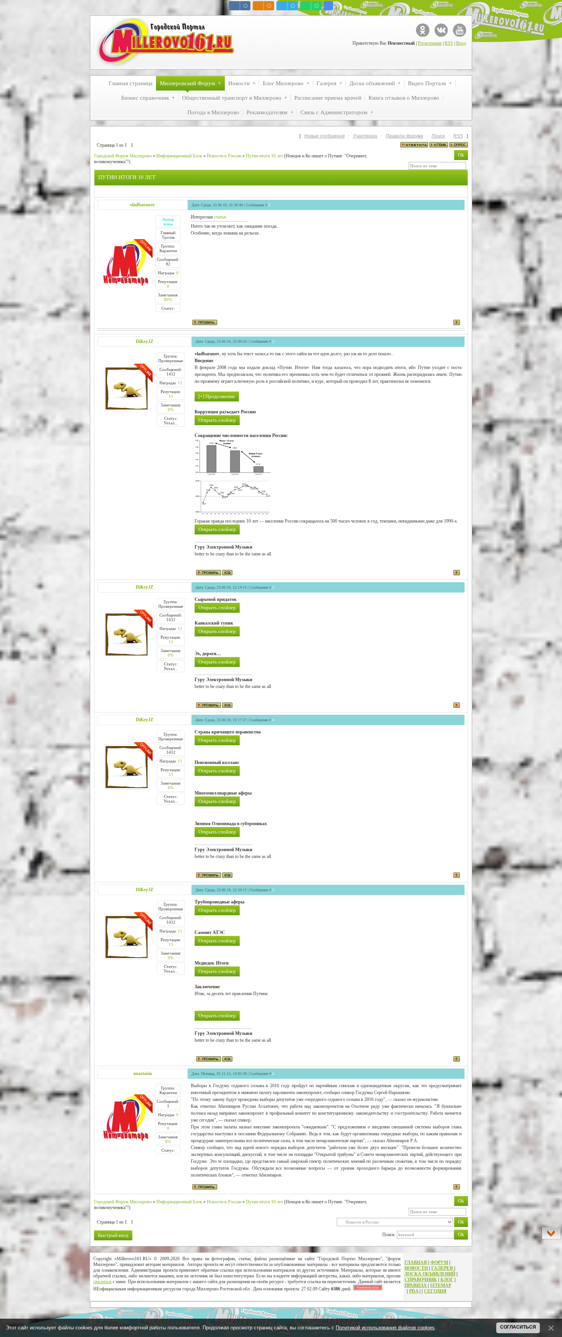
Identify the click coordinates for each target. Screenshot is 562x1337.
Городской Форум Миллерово (123, 156)
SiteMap (440, 1285)
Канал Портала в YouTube (459, 30)
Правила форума (404, 136)
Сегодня (435, 1291)
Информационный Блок (179, 156)
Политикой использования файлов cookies (385, 1328)
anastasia (142, 1073)
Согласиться (518, 1327)
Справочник (420, 1279)
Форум (439, 1262)
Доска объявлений (429, 1274)
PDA (413, 1291)
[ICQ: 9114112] (227, 572)
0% (171, 409)
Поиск (438, 136)
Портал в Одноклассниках (422, 30)
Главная (415, 1262)
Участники (365, 136)
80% (168, 299)
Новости (416, 1268)
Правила (415, 1285)
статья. (220, 217)
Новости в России (224, 156)
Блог (446, 1279)
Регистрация (430, 43)
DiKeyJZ (144, 341)
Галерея (442, 1268)
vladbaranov (142, 204)
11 (180, 382)
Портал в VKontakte (441, 30)
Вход (461, 43)
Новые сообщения (324, 136)
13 (171, 396)
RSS (449, 43)
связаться (102, 1281)
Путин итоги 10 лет (264, 156)
